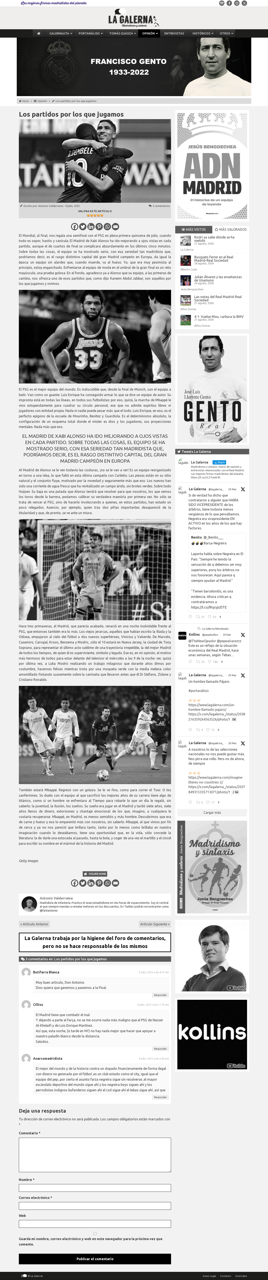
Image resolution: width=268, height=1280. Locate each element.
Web (22, 1216)
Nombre (27, 1180)
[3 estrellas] (95, 215)
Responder (160, 995)
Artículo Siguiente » (155, 924)
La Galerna (186, 249)
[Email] (115, 226)
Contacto (225, 1276)
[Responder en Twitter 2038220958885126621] (191, 617)
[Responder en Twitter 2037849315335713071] (191, 803)
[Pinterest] (99, 226)
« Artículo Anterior (34, 924)
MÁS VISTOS (195, 229)
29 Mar (232, 489)
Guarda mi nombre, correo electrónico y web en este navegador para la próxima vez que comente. (90, 1241)
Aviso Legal (209, 1276)
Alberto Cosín (188, 269)
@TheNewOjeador (202, 641)
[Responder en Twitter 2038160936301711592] (191, 662)
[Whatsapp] (107, 226)
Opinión (42, 100)
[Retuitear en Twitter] (198, 628)
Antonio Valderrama (50, 205)
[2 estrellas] (91, 215)
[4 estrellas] (98, 215)
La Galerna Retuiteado (215, 628)
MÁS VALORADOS (232, 229)
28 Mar (232, 743)
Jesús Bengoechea (191, 289)
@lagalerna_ (216, 489)
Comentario (29, 1133)
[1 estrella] (88, 215)
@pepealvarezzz (229, 641)
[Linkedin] (91, 226)
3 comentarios (161, 205)
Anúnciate (241, 1276)
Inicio (26, 100)
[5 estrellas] (101, 215)
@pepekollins (210, 634)
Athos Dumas (188, 309)
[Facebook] (74, 226)
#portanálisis (198, 691)
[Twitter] (82, 226)
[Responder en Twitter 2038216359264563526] (191, 730)
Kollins (194, 634)
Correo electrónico (35, 1198)
